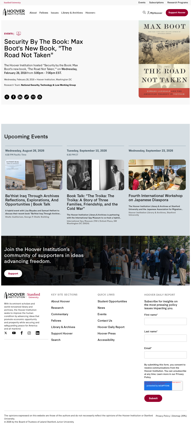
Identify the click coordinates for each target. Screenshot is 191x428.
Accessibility (106, 340)
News (101, 307)
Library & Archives (72, 12)
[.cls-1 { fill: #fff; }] (26, 97)
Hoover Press (107, 333)
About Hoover (60, 301)
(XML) (184, 415)
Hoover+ (90, 12)
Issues (55, 12)
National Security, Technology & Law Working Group (48, 84)
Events (141, 2)
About (33, 12)
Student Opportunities (112, 301)
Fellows (43, 12)
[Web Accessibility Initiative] (12, 3)
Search (55, 340)
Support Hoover (176, 12)
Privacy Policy (163, 415)
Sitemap (176, 415)
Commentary (59, 314)
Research (57, 307)
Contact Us (105, 320)
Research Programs (177, 2)
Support (13, 273)
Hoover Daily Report (111, 327)
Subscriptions (156, 2)
